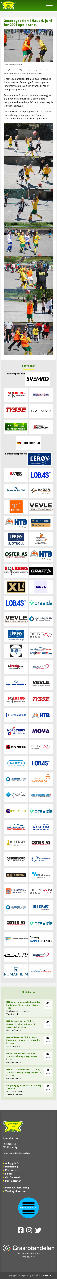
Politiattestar (13, 1180)
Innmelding (11, 1166)
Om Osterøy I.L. (13, 1177)
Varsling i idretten (15, 1191)
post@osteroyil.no (20, 1153)
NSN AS (48, 1275)
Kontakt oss (12, 1170)
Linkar (8, 1173)
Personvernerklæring (17, 1187)
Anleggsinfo (12, 1163)
